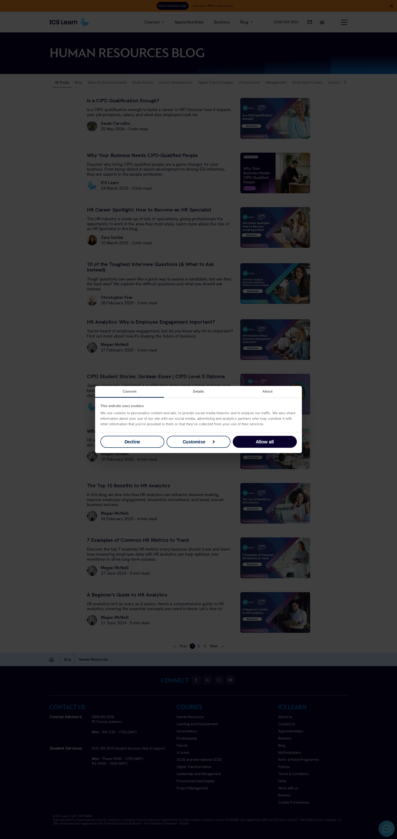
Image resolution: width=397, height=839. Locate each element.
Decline (132, 441)
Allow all (265, 441)
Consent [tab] (129, 391)
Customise (194, 441)
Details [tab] (198, 391)
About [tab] (267, 391)
